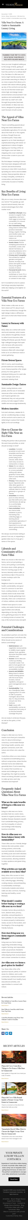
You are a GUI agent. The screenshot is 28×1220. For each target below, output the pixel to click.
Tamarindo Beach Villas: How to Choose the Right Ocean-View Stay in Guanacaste (14, 1131)
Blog (7, 16)
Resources (13, 16)
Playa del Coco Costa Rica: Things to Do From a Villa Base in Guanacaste (13, 1068)
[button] (3, 4)
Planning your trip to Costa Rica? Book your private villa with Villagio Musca (14, 57)
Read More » (5, 1005)
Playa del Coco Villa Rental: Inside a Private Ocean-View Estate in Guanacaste (12, 1099)
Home (3, 16)
